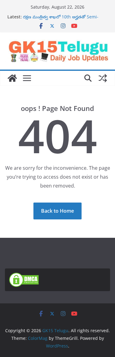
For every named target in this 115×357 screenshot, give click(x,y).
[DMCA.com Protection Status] (24, 276)
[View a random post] (102, 78)
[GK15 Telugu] (12, 78)
